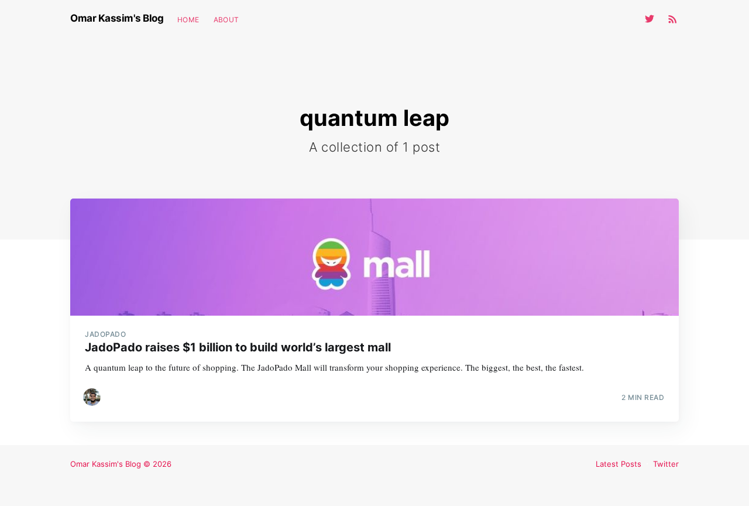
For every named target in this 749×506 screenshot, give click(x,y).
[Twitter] (652, 19)
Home (188, 19)
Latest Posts (618, 464)
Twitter (666, 464)
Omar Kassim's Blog (116, 18)
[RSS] (672, 19)
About (226, 19)
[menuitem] (188, 19)
